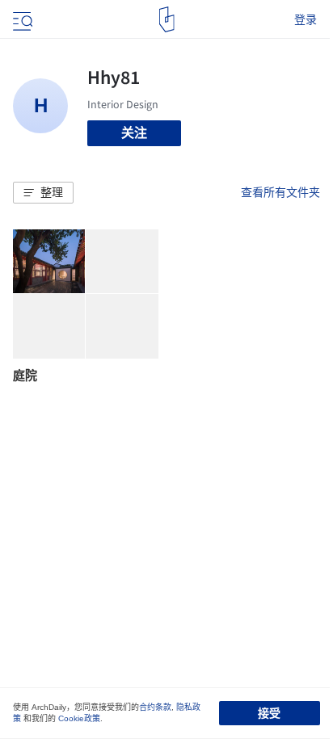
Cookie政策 (79, 718)
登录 (305, 19)
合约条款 (155, 707)
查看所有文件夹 (280, 192)
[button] (43, 193)
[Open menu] (21, 19)
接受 (269, 713)
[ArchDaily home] (167, 19)
